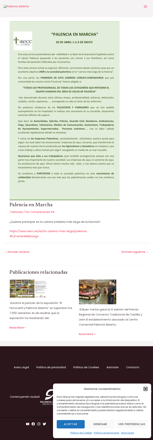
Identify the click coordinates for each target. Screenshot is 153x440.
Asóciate (113, 367)
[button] (145, 389)
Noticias (17, 212)
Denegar (100, 424)
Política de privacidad (106, 432)
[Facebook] (33, 424)
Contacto (132, 367)
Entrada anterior (17, 252)
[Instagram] (38, 424)
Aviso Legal (127, 432)
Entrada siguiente (135, 252)
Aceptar (70, 424)
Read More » (18, 327)
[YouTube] (27, 424)
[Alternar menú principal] (145, 6)
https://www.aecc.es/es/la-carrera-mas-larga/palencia (48, 231)
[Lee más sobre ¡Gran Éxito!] (28, 288)
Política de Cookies (81, 432)
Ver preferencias (131, 424)
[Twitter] (44, 424)
